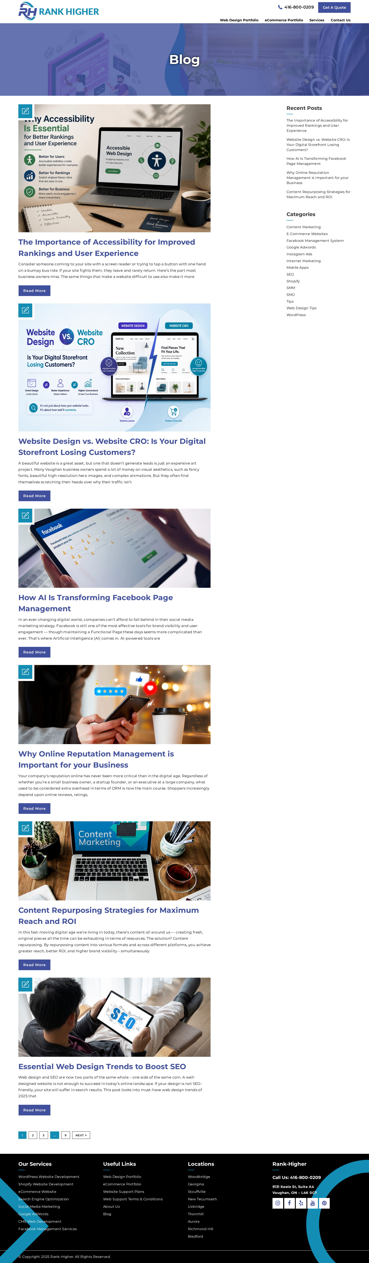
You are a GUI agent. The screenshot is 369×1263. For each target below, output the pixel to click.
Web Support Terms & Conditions (133, 1199)
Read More (34, 291)
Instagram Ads (299, 254)
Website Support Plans (123, 1192)
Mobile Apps (298, 268)
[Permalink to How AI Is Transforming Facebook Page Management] (114, 587)
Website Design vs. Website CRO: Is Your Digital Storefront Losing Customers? (318, 145)
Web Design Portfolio (239, 20)
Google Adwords (301, 247)
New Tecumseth (202, 1199)
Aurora (193, 1221)
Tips (290, 301)
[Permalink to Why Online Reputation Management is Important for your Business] (114, 743)
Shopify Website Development (45, 1184)
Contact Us (341, 20)
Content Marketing (304, 227)
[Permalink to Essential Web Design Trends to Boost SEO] (114, 1056)
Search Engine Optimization (43, 1199)
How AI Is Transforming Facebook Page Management (316, 161)
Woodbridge (199, 1177)
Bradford (195, 1236)
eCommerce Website (37, 1192)
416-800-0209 (299, 7)
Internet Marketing (304, 261)
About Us (111, 1207)
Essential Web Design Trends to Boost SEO (102, 1066)
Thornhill (196, 1214)
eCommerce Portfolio (284, 20)
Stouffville (197, 1192)
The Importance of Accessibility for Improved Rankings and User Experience (317, 125)
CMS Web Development (40, 1221)
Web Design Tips (302, 308)
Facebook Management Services (47, 1229)
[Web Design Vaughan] (58, 10)
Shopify (293, 281)
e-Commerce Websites (307, 234)
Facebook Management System (315, 241)
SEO (290, 274)
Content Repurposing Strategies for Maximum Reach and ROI (319, 194)
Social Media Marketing (39, 1207)
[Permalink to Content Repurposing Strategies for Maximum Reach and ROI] (114, 899)
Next (80, 1135)
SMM (291, 288)
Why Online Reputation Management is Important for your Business (318, 178)
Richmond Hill (200, 1229)
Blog (107, 1214)
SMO (291, 295)
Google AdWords (33, 1214)
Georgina (196, 1184)
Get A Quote (334, 7)
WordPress (296, 315)
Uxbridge (196, 1207)
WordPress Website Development (48, 1177)
